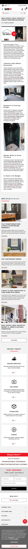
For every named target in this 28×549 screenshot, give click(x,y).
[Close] (26, 2)
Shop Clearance (20, 2)
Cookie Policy (11, 537)
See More (14, 340)
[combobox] (14, 13)
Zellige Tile (3, 464)
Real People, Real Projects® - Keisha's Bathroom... (14, 461)
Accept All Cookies (14, 546)
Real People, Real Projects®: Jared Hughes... (17, 464)
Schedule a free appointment (15, 184)
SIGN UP (14, 488)
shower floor (11, 111)
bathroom (17, 180)
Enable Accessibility (22, 5)
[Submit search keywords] (3, 13)
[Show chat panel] (25, 521)
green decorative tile (17, 161)
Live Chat (15, 500)
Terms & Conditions (14, 539)
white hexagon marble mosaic (16, 116)
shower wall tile (10, 166)
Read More (4, 236)
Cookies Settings (14, 542)
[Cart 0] (25, 9)
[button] (3, 9)
